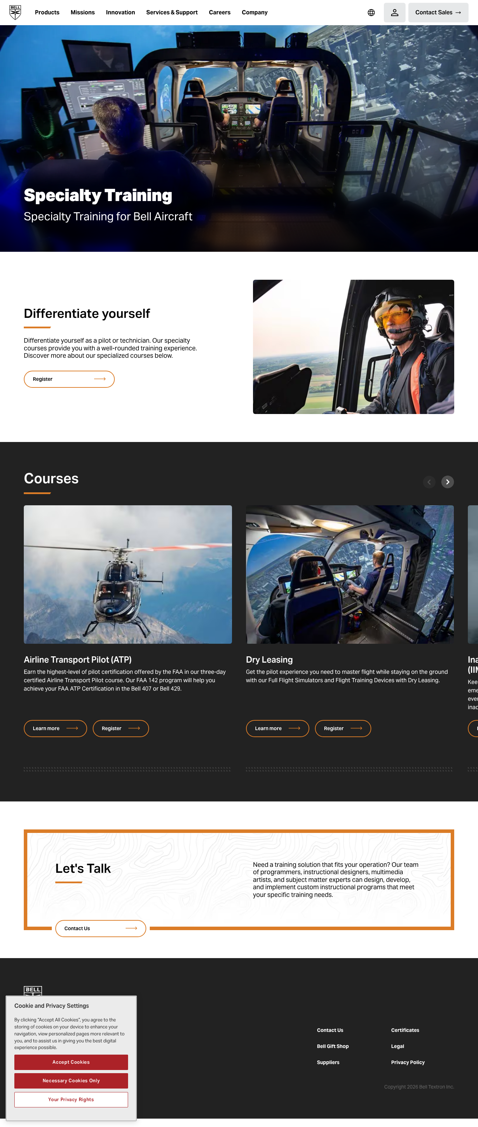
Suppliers (328, 1062)
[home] (15, 12)
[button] (47, 12)
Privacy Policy (408, 1062)
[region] (71, 1058)
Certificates (405, 1030)
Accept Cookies (71, 1062)
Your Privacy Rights (71, 1100)
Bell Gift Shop (333, 1046)
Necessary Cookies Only (71, 1081)
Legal (397, 1046)
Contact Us (330, 1030)
